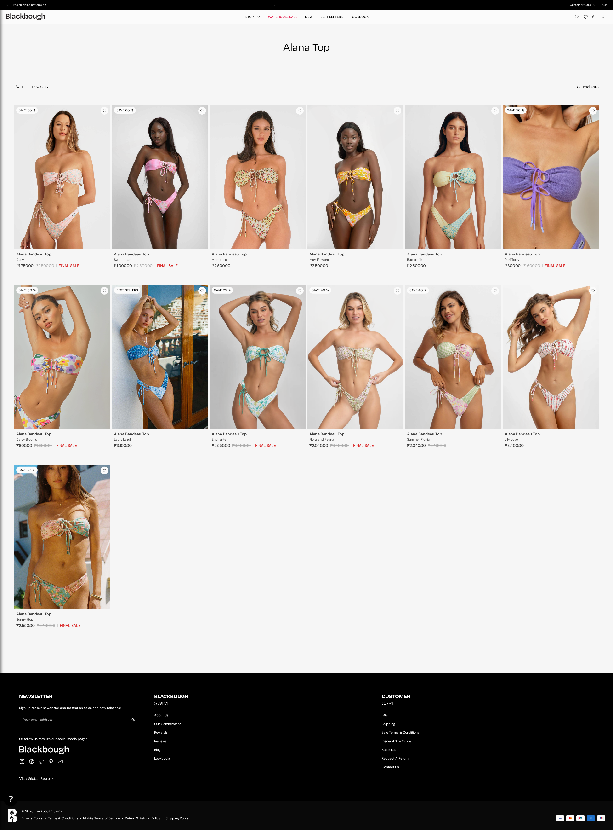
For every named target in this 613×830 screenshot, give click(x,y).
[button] (11, 799)
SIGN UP (307, 458)
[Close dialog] (354, 364)
